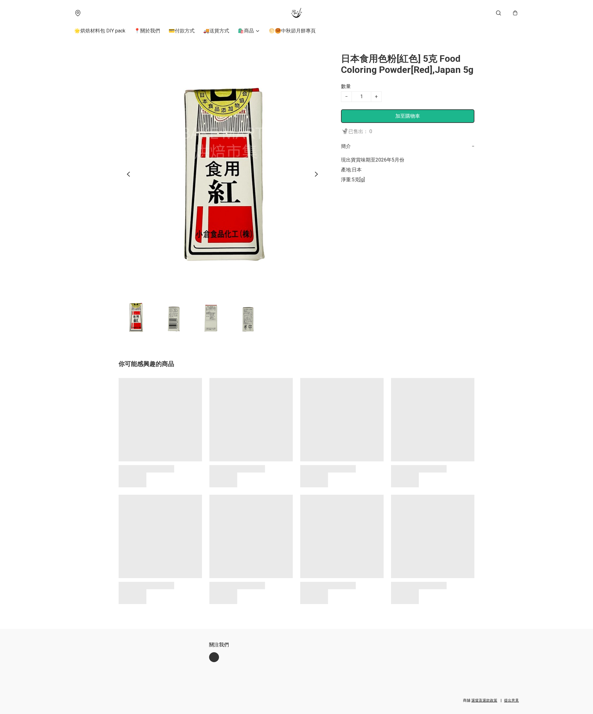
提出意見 (511, 700)
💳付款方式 (182, 31)
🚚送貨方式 (216, 31)
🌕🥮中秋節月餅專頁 (292, 31)
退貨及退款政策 (484, 700)
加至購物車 (407, 116)
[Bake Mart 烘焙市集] (296, 13)
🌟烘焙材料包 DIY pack (99, 31)
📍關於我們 (147, 31)
